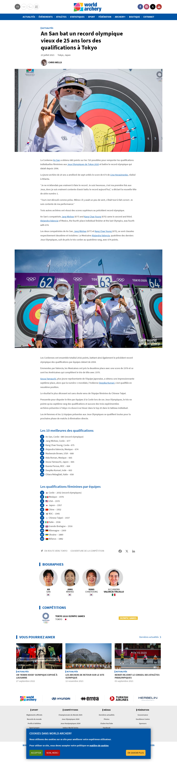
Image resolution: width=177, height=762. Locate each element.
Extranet (148, 16)
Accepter (36, 752)
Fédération (104, 16)
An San (56, 160)
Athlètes (61, 16)
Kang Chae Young (92, 216)
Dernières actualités (149, 636)
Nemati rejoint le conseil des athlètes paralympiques (137, 676)
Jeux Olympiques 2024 (70, 719)
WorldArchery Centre (36, 7)
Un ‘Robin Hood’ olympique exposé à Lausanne (36, 676)
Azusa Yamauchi (48, 378)
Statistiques (77, 16)
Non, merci (52, 752)
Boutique (134, 16)
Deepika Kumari (106, 382)
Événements (46, 16)
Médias (107, 710)
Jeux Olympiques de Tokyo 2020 (83, 164)
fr (17, 6)
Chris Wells (55, 62)
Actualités (29, 16)
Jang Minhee (68, 216)
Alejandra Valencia (49, 220)
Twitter (153, 7)
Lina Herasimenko (119, 174)
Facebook (140, 7)
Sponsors (142, 723)
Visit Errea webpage (90, 698)
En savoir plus (136, 752)
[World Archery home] (29, 698)
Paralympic (30, 7)
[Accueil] (87, 7)
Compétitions (71, 710)
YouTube (159, 7)
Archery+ (120, 16)
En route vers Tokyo (55, 550)
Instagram (146, 7)
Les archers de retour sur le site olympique (84, 676)
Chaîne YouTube (106, 723)
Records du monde (34, 719)
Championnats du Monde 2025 (70, 715)
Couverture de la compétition (87, 550)
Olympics (24, 7)
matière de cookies (99, 745)
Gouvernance (143, 715)
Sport (91, 16)
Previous (12, 663)
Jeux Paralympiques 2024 (70, 723)
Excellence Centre (143, 719)
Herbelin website (148, 698)
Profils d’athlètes (34, 723)
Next (164, 663)
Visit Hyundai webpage (61, 698)
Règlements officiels (34, 715)
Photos (106, 719)
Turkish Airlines (119, 698)
